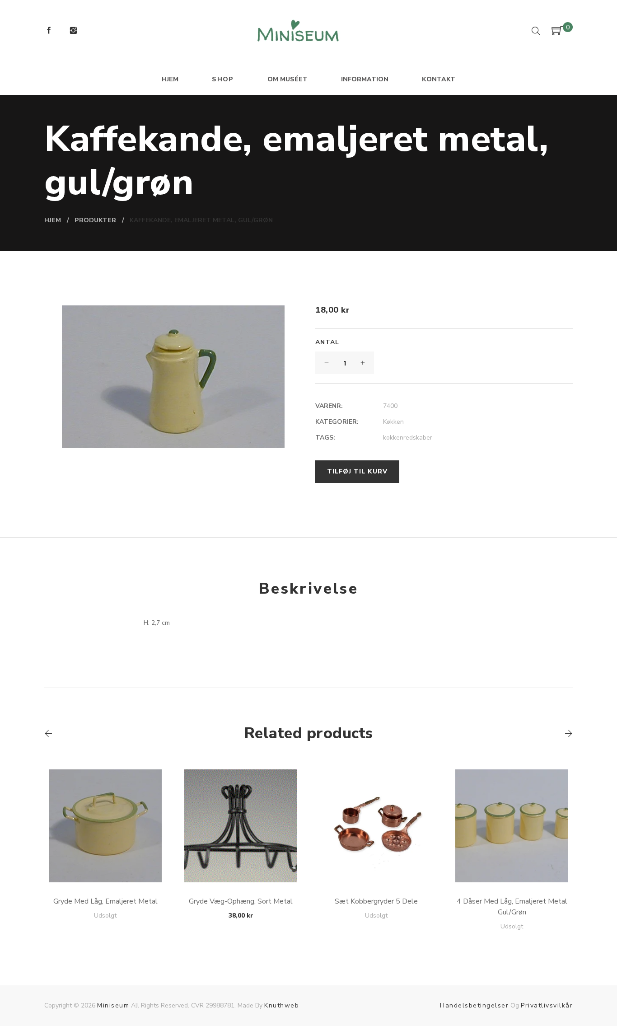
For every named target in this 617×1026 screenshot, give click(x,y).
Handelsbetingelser (474, 1005)
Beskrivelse (308, 588)
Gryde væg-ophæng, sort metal (241, 901)
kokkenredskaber (407, 437)
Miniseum (113, 1005)
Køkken (393, 421)
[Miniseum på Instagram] (73, 31)
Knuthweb (281, 1005)
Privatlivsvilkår (547, 1005)
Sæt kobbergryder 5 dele (376, 901)
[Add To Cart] (105, 861)
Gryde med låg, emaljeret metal (105, 901)
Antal (327, 342)
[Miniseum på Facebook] (48, 31)
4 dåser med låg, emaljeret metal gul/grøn (512, 906)
